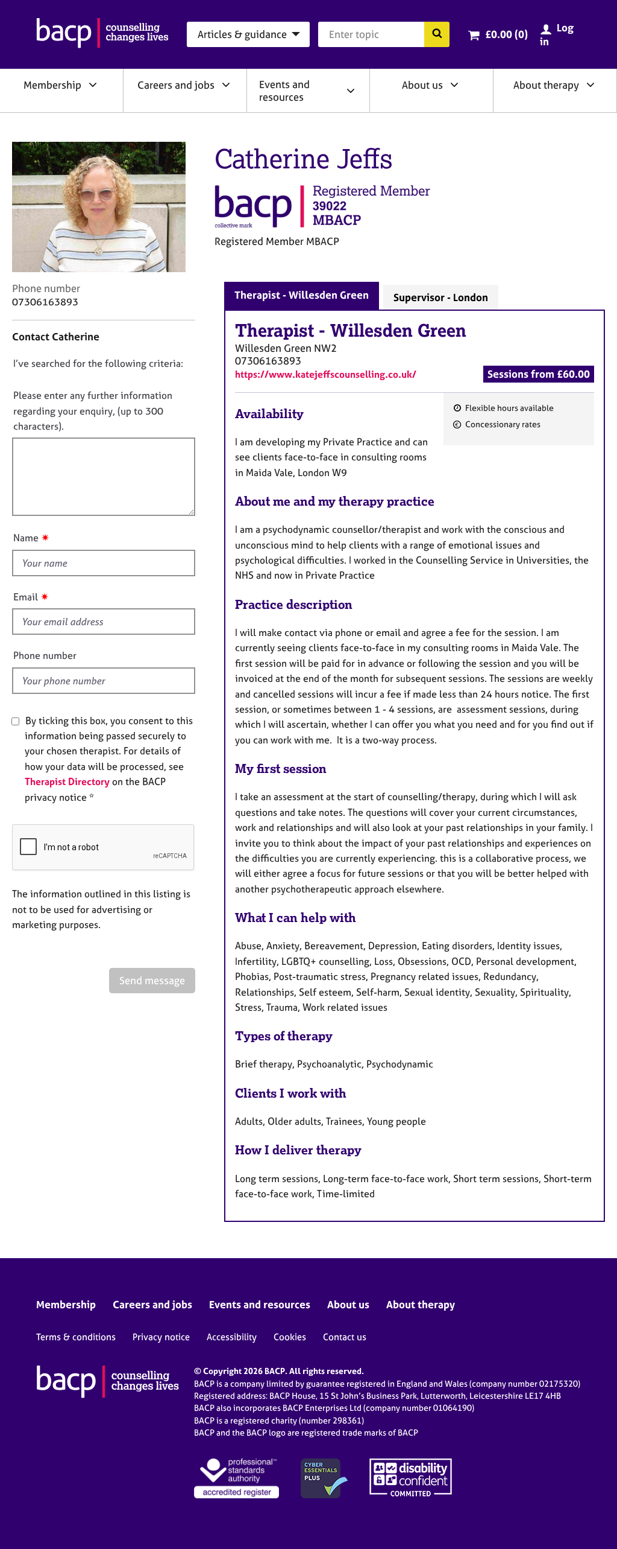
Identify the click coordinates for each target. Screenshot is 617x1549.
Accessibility (232, 1337)
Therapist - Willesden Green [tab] (301, 294)
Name (26, 538)
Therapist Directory (67, 781)
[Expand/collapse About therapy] (590, 84)
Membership (52, 84)
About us (422, 84)
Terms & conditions (76, 1337)
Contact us (344, 1337)
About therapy (546, 84)
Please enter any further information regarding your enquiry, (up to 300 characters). (92, 410)
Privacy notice (161, 1337)
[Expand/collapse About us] (454, 84)
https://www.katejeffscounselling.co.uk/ (325, 374)
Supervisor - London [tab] (440, 297)
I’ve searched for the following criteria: (98, 363)
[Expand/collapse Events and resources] (350, 90)
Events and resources (284, 90)
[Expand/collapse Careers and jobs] (226, 84)
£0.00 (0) (506, 34)
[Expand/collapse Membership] (92, 84)
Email (25, 597)
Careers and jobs (176, 84)
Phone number (45, 655)
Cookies (290, 1337)
